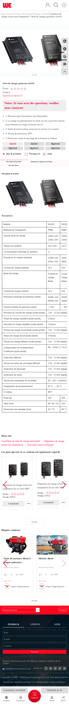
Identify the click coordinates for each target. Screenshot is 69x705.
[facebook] (46, 668)
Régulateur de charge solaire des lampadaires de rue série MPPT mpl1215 (17, 487)
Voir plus (34, 522)
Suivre (63, 700)
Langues (6, 700)
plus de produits (13, 153)
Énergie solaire (40, 14)
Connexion (20, 700)
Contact (63, 610)
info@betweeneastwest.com (18, 668)
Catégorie (34, 698)
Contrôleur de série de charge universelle (20, 441)
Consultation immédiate (14, 690)
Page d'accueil (7, 14)
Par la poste (34, 652)
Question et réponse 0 (12, 95)
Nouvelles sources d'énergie (40, 445)
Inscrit (52, 700)
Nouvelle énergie (24, 14)
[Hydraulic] (55, 668)
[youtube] (64, 668)
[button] (63, 485)
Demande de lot (54, 690)
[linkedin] (50, 668)
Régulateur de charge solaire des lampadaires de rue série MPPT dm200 (52, 486)
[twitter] (60, 668)
